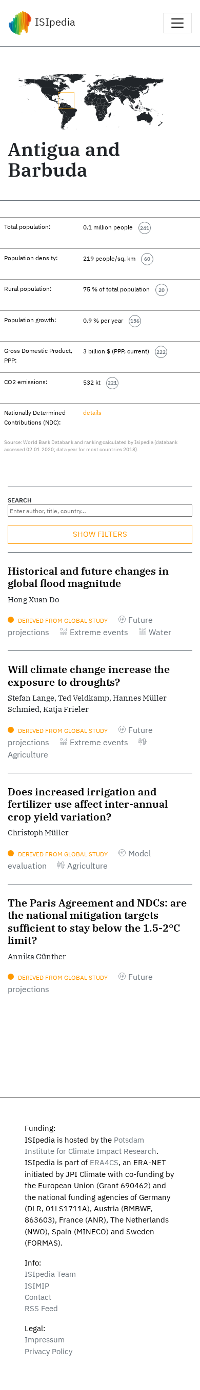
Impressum (45, 1339)
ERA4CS (104, 1162)
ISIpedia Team (50, 1274)
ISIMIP (37, 1286)
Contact (38, 1297)
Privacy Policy (48, 1351)
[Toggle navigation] (177, 23)
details (92, 412)
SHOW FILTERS (100, 534)
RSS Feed (41, 1308)
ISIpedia (53, 22)
